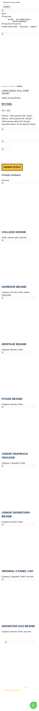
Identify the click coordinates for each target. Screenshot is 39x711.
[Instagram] (12, 697)
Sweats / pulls (12, 238)
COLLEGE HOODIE (14, 232)
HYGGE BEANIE (12, 398)
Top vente (23, 238)
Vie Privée (13, 709)
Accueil (4, 86)
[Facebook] (6, 697)
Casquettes (15, 463)
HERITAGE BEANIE (14, 344)
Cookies (5, 709)
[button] (12, 167)
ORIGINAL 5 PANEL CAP (17, 571)
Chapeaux (6, 292)
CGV (20, 709)
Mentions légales (24, 707)
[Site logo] (6, 16)
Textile (12, 86)
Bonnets (14, 292)
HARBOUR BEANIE (14, 286)
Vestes (19, 86)
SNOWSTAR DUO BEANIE (18, 626)
